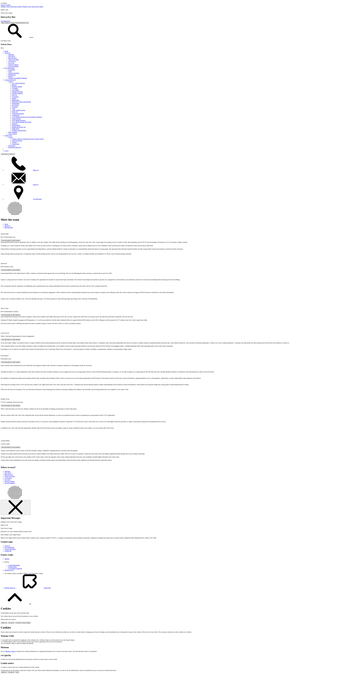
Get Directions (37, 199)
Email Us (36, 184)
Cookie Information (14, 565)
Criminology (16, 115)
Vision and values (13, 59)
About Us (7, 53)
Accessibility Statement (15, 568)
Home (6, 51)
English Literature (17, 93)
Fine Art (14, 95)
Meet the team (12, 58)
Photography (16, 103)
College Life (8, 135)
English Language (17, 91)
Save (17, 672)
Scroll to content (5, 5)
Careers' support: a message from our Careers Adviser (28, 139)
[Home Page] (22, 6)
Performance (12, 75)
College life (7, 551)
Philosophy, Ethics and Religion (21, 102)
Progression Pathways (14, 147)
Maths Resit (15, 129)
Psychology (15, 105)
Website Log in (9, 570)
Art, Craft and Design (18, 83)
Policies (10, 76)
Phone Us (36, 170)
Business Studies (17, 86)
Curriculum (11, 70)
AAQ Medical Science (19, 120)
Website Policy (12, 567)
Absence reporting (13, 73)
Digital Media (16, 125)
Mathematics (16, 100)
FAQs (10, 71)
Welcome (11, 54)
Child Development (18, 113)
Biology (14, 85)
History (14, 98)
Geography (15, 97)
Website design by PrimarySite (27, 588)
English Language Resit (19, 130)
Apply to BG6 (12, 134)
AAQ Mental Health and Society (22, 122)
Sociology (15, 107)
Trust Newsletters (13, 66)
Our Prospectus (5, 21)
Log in (6, 151)
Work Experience (17, 140)
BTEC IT (15, 112)
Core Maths (15, 90)
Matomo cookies (10, 651)
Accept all (11, 622)
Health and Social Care (19, 127)
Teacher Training (13, 64)
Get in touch (12, 61)
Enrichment (11, 145)
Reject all (4, 622)
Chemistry (15, 88)
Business (14, 124)
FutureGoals (15, 144)
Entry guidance (12, 132)
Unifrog (14, 142)
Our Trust (11, 63)
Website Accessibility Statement (17, 78)
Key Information (9, 68)
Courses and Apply (10, 80)
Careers (10, 137)
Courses (10, 81)
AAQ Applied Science (18, 110)
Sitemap (6, 559)
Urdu (13, 108)
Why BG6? (11, 56)
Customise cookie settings (23, 622)
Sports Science (16, 118)
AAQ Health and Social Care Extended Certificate (27, 117)
